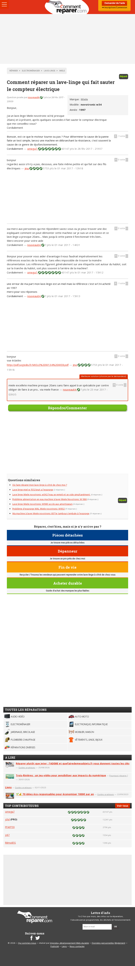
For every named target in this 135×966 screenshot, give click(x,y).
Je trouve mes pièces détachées (67, 543)
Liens (8, 787)
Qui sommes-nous (27, 943)
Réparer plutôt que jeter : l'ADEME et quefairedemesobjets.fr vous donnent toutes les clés (72, 763)
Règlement (120, 943)
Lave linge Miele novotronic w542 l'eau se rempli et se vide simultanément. (51, 495)
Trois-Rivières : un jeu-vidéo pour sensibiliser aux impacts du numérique (61, 775)
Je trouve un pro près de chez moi (67, 559)
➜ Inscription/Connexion (114, 7)
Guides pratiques (26, 767)
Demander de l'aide (114, 3)
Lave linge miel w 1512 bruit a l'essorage (32, 490)
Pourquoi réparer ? (118, 775)
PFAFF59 (10, 827)
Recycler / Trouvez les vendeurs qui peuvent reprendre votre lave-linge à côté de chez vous (67, 575)
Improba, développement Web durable (69, 943)
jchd (7, 819)
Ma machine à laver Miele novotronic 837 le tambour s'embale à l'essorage (50, 514)
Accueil (67, 7)
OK (115, 926)
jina (27, 168)
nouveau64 (34, 97)
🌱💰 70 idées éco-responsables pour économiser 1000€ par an (55, 794)
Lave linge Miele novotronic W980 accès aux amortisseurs (42, 504)
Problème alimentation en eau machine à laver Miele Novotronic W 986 (49, 499)
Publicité (54, 946)
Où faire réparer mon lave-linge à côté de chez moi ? (39, 485)
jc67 (7, 835)
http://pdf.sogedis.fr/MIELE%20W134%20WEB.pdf (38, 365)
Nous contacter (77, 946)
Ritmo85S (10, 842)
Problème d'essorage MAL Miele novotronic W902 (38, 509)
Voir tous (122, 805)
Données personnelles (103, 943)
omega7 (32, 148)
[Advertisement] (67, 38)
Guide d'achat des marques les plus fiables (67, 591)
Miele (84, 99)
